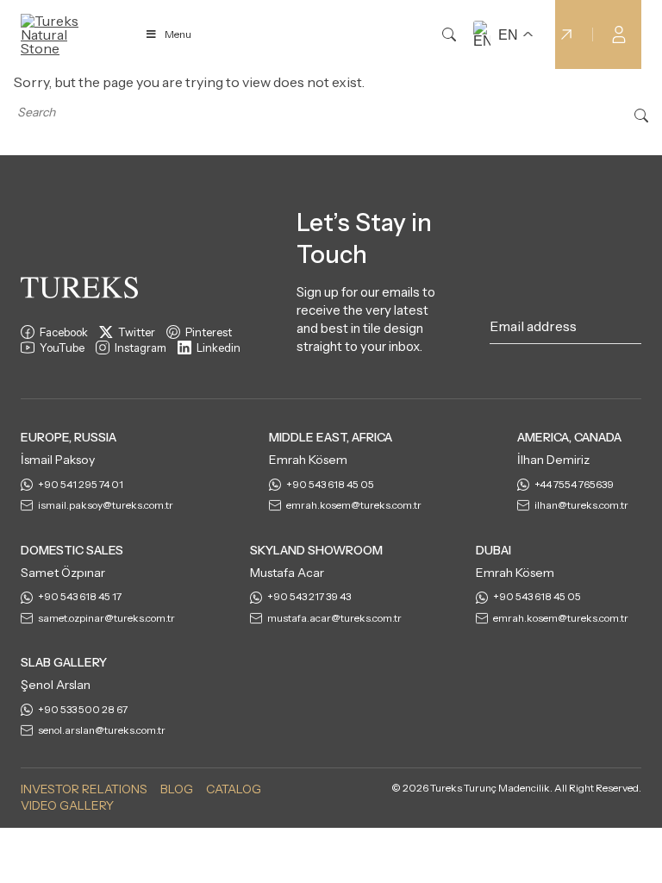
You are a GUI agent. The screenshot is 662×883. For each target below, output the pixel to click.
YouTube (62, 347)
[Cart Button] (653, 32)
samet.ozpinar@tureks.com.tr (106, 617)
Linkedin (218, 347)
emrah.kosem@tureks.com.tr (354, 504)
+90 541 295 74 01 (80, 484)
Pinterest (208, 332)
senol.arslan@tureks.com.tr (102, 729)
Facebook (64, 332)
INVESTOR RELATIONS (84, 789)
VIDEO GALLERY (67, 805)
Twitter (136, 332)
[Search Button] (641, 114)
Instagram (140, 347)
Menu (178, 34)
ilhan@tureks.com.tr (581, 504)
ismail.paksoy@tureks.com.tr (105, 504)
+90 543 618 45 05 (330, 484)
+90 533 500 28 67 (83, 709)
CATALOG (233, 789)
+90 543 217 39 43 (309, 596)
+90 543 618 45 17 (80, 596)
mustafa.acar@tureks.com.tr (334, 617)
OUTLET (524, 34)
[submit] (633, 329)
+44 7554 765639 (574, 484)
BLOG (176, 789)
